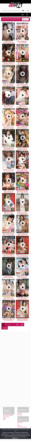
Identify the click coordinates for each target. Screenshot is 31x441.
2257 (4, 419)
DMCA (4, 418)
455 (22, 324)
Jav (18, 424)
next (4, 328)
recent (26, 19)
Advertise (19, 413)
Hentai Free (20, 422)
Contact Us (19, 414)
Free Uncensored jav (22, 427)
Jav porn (19, 425)
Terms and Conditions (8, 415)
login (19, 2)
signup (13, 2)
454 (17, 324)
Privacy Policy (6, 416)
